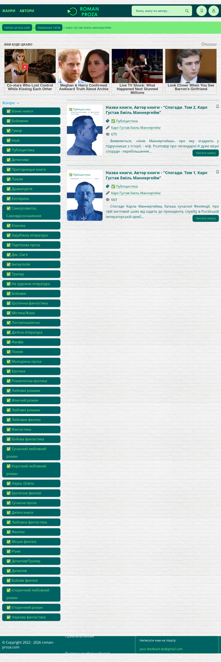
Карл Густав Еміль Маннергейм (136, 127)
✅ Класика (15, 225)
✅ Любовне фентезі (23, 419)
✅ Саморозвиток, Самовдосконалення (23, 212)
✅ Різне (13, 551)
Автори (27, 10)
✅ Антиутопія (18, 264)
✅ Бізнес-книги (19, 111)
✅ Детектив (16, 570)
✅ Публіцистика (20, 150)
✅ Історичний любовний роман (27, 594)
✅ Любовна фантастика (26, 522)
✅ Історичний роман (24, 607)
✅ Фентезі (15, 532)
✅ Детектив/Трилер (23, 561)
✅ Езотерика (17, 198)
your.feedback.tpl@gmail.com (161, 649)
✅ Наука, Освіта (20, 483)
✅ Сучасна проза (21, 502)
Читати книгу (206, 153)
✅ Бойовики (17, 120)
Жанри (8, 10)
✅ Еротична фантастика (27, 303)
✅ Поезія (14, 179)
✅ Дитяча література (24, 332)
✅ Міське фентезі (21, 541)
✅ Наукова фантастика (26, 617)
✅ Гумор (14, 130)
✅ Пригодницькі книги (26, 169)
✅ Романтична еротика (26, 380)
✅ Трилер (15, 274)
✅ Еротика (15, 371)
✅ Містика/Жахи (20, 313)
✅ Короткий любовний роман (26, 470)
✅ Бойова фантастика (25, 439)
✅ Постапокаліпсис (23, 322)
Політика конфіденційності (87, 653)
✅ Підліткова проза (23, 245)
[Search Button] (187, 11)
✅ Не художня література (28, 283)
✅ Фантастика (18, 429)
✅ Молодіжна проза (23, 361)
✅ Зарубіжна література (27, 235)
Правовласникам (79, 636)
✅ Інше (13, 140)
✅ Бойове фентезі (22, 580)
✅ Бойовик (16, 293)
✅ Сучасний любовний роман (26, 452)
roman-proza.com (17, 27)
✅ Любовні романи (23, 390)
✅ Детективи (17, 159)
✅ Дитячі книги (19, 512)
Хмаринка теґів (49, 27)
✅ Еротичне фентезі (23, 493)
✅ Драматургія (19, 188)
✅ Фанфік (15, 342)
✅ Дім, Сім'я (17, 254)
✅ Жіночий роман (22, 400)
